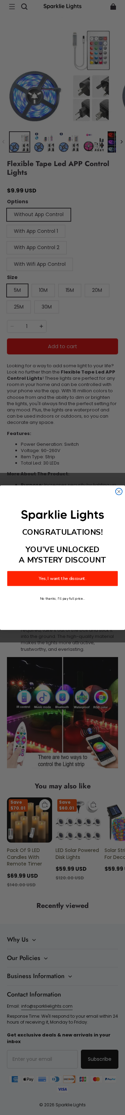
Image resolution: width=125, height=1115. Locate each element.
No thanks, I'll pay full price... (62, 598)
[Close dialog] (119, 491)
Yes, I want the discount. (62, 578)
